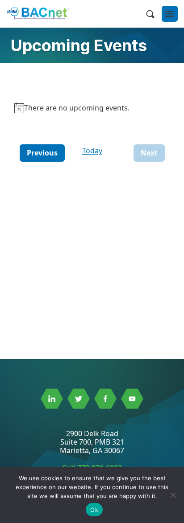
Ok (94, 509)
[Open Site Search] (150, 14)
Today (92, 150)
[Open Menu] (170, 14)
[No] (172, 494)
